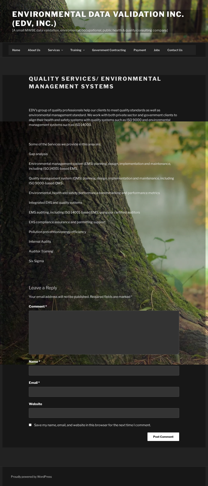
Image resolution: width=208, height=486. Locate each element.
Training (75, 50)
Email (34, 383)
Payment (140, 50)
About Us (34, 50)
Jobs (157, 50)
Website (35, 404)
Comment (38, 306)
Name (34, 362)
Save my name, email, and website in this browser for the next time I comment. (92, 425)
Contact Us (174, 50)
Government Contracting (109, 50)
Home (16, 50)
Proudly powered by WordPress (31, 476)
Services (54, 50)
